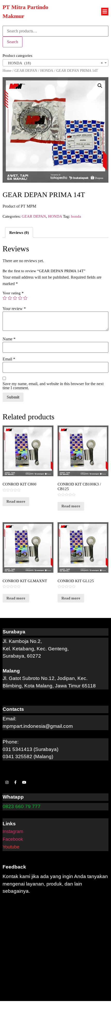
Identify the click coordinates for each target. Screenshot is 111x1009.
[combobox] (55, 62)
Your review (14, 309)
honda (76, 216)
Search (12, 42)
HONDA (46, 71)
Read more (15, 501)
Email (9, 359)
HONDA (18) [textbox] (54, 63)
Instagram (13, 831)
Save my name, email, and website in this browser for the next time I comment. (53, 386)
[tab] (19, 232)
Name (9, 339)
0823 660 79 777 (22, 806)
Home (7, 71)
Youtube (11, 846)
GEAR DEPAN (25, 71)
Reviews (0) (19, 233)
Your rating (13, 293)
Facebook (13, 839)
